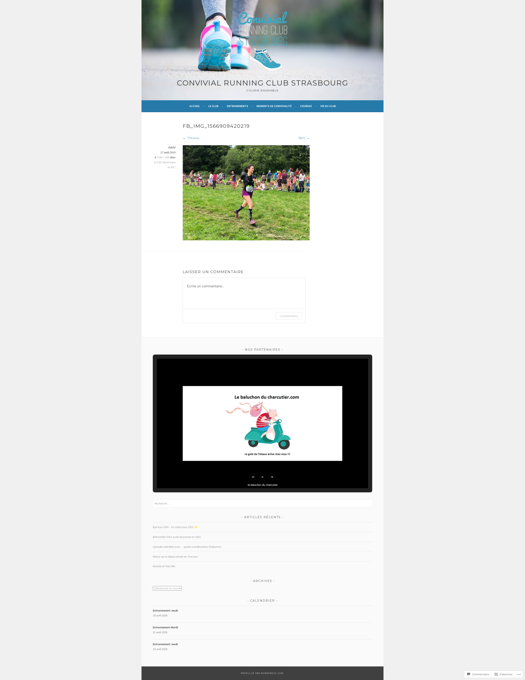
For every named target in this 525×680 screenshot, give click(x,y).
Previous (193, 138)
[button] (253, 477)
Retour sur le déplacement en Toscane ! (176, 556)
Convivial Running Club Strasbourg (262, 82)
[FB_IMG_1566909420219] (246, 239)
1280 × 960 (163, 157)
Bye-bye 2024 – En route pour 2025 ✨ (175, 527)
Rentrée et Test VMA (164, 566)
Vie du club (328, 106)
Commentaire (289, 316)
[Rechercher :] (262, 503)
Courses (306, 106)
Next (302, 138)
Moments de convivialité (274, 106)
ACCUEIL (194, 106)
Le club (213, 106)
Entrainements (237, 106)
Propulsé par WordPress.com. (262, 673)
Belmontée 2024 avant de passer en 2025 (177, 537)
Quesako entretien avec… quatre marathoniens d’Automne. (187, 547)
